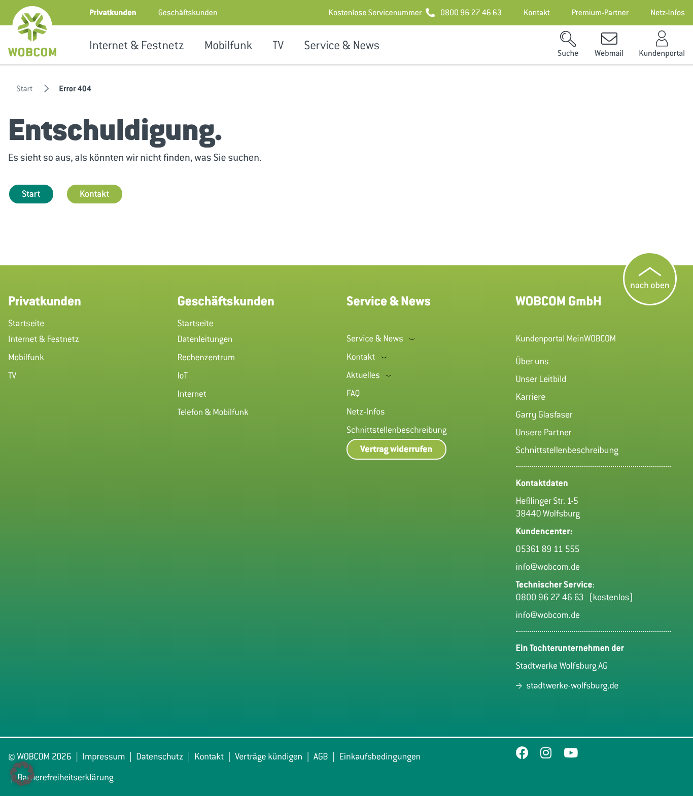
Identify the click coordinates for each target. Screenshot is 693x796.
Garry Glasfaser (544, 414)
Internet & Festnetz (136, 45)
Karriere (531, 396)
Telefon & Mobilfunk (213, 412)
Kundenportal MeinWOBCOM (566, 338)
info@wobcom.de (548, 566)
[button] (112, 12)
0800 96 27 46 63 (552, 597)
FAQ (353, 393)
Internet (192, 393)
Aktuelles (363, 374)
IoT (183, 375)
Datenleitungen (205, 338)
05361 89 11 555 (548, 549)
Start (31, 193)
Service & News (341, 45)
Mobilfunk (228, 45)
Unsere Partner (544, 432)
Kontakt (95, 193)
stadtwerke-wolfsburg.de (573, 685)
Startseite (26, 323)
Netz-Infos (365, 411)
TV (278, 45)
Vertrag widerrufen (396, 449)
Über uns (532, 361)
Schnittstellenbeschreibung (396, 429)
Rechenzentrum (206, 357)
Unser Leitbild (541, 379)
